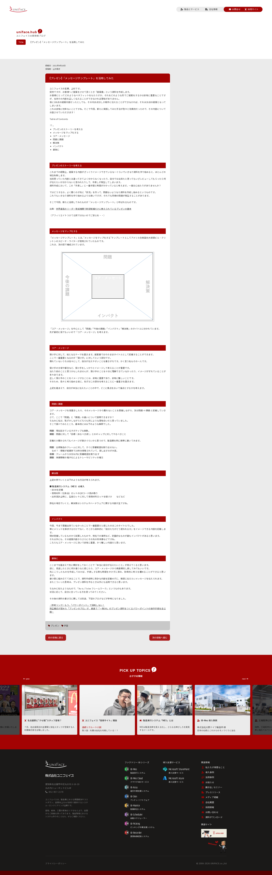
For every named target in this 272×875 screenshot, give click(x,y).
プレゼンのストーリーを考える (68, 129)
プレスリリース (212, 792)
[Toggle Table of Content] (52, 125)
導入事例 (209, 772)
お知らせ (209, 782)
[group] (49, 710)
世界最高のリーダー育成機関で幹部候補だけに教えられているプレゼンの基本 (93, 208)
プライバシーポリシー (56, 863)
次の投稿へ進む (159, 637)
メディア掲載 (211, 797)
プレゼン (55, 625)
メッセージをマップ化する (66, 132)
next (244, 679)
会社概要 (209, 802)
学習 (66, 625)
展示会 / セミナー (213, 787)
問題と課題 (58, 139)
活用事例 (209, 777)
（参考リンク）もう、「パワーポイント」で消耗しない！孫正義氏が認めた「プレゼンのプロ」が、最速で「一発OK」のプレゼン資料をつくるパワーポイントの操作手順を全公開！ (108, 608)
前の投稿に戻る (55, 637)
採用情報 (209, 807)
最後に (56, 149)
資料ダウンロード (214, 817)
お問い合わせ (211, 812)
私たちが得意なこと (215, 767)
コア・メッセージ (61, 135)
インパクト (58, 146)
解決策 (56, 142)
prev (28, 679)
